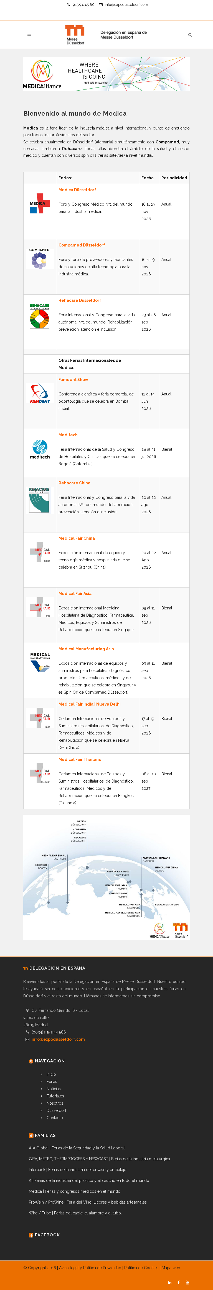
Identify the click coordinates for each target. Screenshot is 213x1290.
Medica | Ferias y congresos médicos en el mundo (74, 1191)
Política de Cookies (141, 1268)
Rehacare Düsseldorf (80, 300)
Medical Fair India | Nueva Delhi (90, 704)
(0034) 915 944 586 (49, 1032)
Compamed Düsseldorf (82, 245)
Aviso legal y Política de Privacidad (90, 1268)
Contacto (54, 1117)
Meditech (68, 435)
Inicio (50, 1074)
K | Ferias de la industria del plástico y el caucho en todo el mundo (89, 1180)
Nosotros (54, 1103)
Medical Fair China (77, 538)
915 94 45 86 (84, 5)
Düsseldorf (55, 1110)
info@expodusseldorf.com (126, 5)
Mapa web (171, 1268)
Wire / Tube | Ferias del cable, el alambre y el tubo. (75, 1213)
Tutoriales (54, 1096)
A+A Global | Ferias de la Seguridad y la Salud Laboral (77, 1148)
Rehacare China (74, 483)
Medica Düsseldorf (77, 190)
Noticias (53, 1089)
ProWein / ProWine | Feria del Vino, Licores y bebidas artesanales (88, 1202)
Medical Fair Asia (75, 593)
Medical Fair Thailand (80, 759)
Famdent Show (73, 379)
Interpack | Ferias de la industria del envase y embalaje (77, 1169)
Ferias (51, 1081)
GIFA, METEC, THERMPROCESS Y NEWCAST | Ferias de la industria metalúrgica (99, 1159)
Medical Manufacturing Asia (86, 649)
